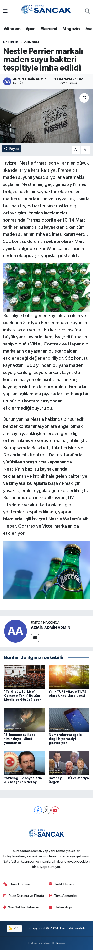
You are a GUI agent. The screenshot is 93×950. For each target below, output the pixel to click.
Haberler (10, 42)
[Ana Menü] (5, 11)
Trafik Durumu (64, 884)
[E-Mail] (35, 638)
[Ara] (87, 12)
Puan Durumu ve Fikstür (26, 896)
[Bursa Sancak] (46, 11)
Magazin (71, 29)
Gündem (12, 29)
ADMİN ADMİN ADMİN (50, 627)
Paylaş (14, 149)
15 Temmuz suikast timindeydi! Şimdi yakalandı (19, 739)
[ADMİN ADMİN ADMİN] (15, 631)
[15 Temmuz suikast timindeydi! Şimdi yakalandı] (24, 720)
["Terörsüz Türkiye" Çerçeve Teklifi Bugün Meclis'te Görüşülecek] (24, 677)
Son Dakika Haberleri (24, 907)
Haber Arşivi (64, 907)
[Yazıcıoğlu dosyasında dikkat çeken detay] (24, 763)
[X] (47, 810)
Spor (30, 29)
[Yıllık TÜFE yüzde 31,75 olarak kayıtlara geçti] (69, 677)
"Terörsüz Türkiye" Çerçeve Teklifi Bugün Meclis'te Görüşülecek (22, 695)
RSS (16, 928)
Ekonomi (49, 29)
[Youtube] (55, 810)
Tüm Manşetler (66, 896)
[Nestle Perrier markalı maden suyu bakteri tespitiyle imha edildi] (46, 116)
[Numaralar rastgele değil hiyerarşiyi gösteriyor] (69, 720)
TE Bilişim (58, 943)
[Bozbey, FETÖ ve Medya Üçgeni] (69, 763)
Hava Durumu (20, 884)
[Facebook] (38, 810)
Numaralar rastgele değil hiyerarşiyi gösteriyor (65, 739)
